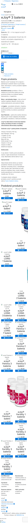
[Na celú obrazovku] (2, 518)
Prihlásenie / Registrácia (11, 1)
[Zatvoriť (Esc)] (5, 518)
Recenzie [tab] (7, 76)
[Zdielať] (4, 518)
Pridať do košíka (10, 56)
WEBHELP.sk (20, 515)
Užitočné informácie (8, 504)
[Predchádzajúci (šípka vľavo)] (0, 520)
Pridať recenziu (20, 24)
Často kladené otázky (11, 181)
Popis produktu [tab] (8, 74)
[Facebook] (14, 64)
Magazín (4, 507)
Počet (10, 53)
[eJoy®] (5, 6)
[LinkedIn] (14, 69)
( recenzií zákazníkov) (8, 24)
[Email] (14, 71)
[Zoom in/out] (0, 518)
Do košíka (7, 198)
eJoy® (8, 87)
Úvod (2, 15)
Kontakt (4, 511)
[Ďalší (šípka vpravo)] (2, 520)
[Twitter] (14, 66)
